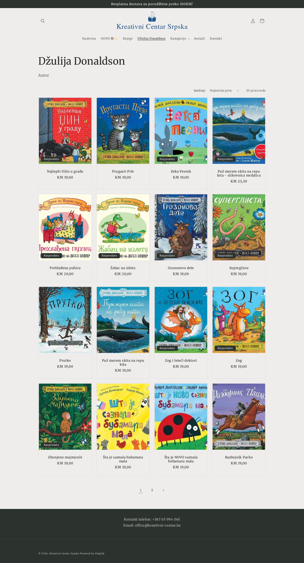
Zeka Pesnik (181, 171)
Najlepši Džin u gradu (65, 171)
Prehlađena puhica (65, 268)
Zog (239, 360)
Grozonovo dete (181, 268)
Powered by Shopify (92, 553)
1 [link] (141, 490)
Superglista (239, 268)
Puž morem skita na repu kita (123, 362)
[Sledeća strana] (163, 490)
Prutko (65, 360)
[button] (42, 20)
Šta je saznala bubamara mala (123, 459)
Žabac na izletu (123, 268)
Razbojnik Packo (239, 457)
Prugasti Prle (123, 171)
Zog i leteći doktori (181, 360)
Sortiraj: (200, 90)
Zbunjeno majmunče (65, 457)
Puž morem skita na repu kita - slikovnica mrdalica (239, 173)
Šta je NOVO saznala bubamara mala (181, 459)
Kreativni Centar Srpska (64, 553)
